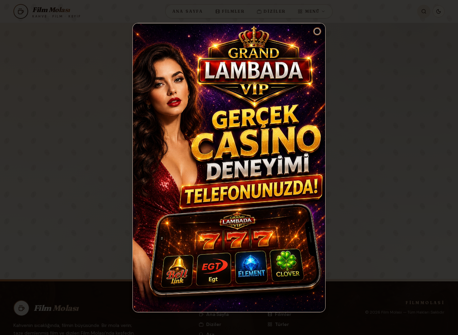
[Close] (317, 31)
